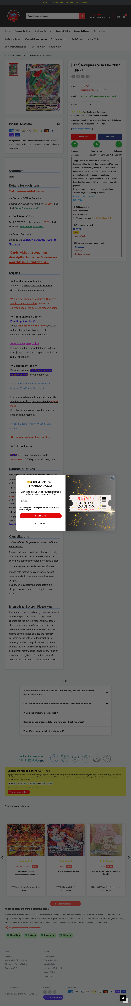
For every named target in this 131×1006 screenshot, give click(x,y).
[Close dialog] (112, 478)
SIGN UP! (40, 516)
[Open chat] (123, 998)
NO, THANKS (41, 523)
